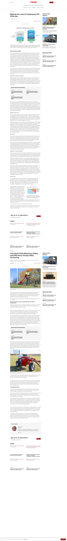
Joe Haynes (12, 263)
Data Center (25, 7)
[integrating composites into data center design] (50, 39)
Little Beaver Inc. (29, 429)
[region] (33, 539)
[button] (10, 2)
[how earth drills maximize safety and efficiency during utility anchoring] (50, 21)
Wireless (42, 7)
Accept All (63, 539)
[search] (12, 2)
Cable (29, 7)
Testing (38, 7)
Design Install (34, 7)
